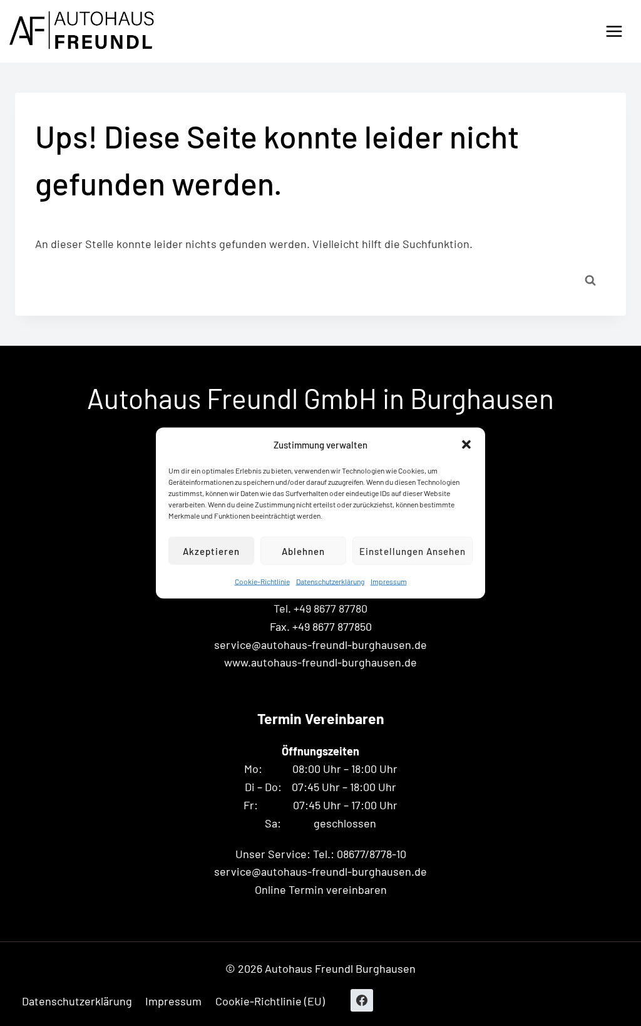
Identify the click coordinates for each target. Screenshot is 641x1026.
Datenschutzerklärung (330, 581)
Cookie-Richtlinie (262, 581)
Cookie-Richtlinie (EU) (270, 1001)
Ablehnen (303, 550)
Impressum (389, 581)
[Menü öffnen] (613, 31)
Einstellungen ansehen (412, 550)
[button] (466, 444)
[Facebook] (362, 1000)
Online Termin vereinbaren (321, 889)
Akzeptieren (211, 550)
